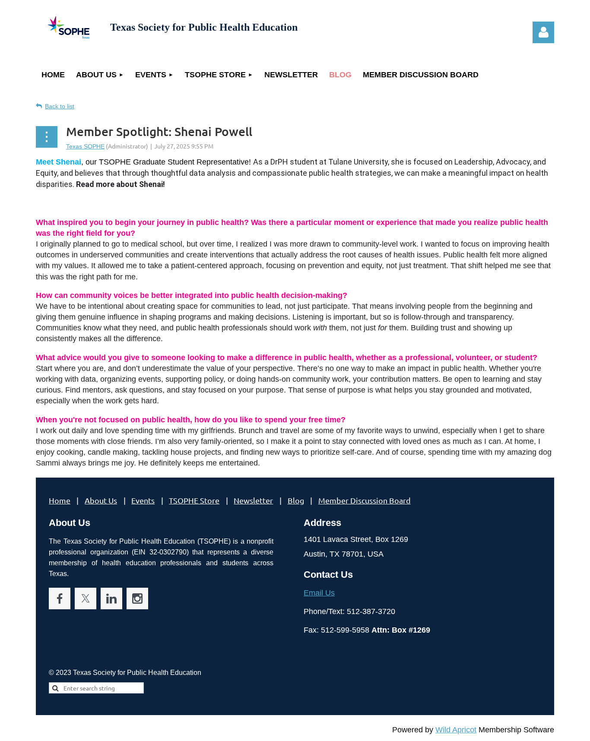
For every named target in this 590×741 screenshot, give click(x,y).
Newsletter (253, 500)
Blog (296, 500)
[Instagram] (137, 598)
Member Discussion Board (364, 500)
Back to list (59, 106)
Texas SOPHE (85, 146)
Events (143, 500)
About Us (101, 500)
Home (59, 500)
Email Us (319, 593)
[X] (85, 598)
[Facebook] (59, 598)
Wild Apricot (455, 729)
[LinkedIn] (111, 598)
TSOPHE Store (194, 500)
